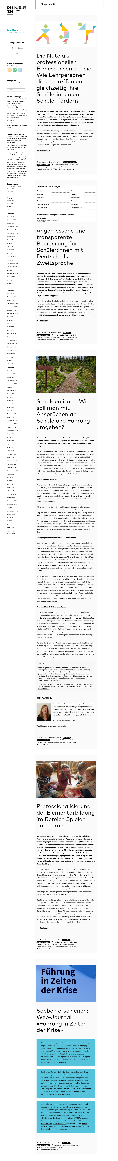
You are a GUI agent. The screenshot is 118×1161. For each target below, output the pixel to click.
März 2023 (10, 330)
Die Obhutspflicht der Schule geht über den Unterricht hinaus (17, 147)
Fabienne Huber (55, 944)
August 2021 (11, 394)
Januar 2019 (11, 497)
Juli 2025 (10, 240)
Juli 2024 (10, 280)
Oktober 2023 (11, 310)
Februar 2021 (11, 414)
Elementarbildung (43, 944)
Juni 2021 (10, 400)
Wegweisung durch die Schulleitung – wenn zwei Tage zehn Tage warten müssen (17, 101)
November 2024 (12, 267)
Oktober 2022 (11, 347)
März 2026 (10, 216)
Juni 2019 (10, 481)
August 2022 (11, 354)
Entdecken (66, 332)
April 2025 (10, 250)
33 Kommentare (67, 339)
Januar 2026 (11, 223)
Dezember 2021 (12, 380)
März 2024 (10, 293)
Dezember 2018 (12, 501)
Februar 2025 (11, 256)
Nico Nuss (10, 162)
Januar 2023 (11, 337)
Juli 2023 (10, 317)
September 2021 (12, 390)
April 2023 (10, 327)
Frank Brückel (46, 1123)
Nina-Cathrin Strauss (62, 704)
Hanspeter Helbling (13, 153)
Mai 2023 (10, 323)
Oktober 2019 (11, 467)
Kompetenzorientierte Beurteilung (65, 164)
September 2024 (12, 273)
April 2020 (10, 447)
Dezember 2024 (12, 263)
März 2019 (10, 491)
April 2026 (10, 213)
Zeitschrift (61, 1147)
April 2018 (10, 527)
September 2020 (12, 430)
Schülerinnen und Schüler (46, 339)
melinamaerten (56, 162)
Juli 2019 (10, 477)
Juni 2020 (10, 440)
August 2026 (11, 200)
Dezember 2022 (12, 340)
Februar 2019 (11, 494)
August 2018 (11, 514)
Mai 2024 (10, 287)
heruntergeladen (63, 1107)
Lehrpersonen (41, 167)
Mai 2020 (10, 444)
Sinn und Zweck (12, 189)
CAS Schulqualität (66, 740)
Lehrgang (40, 742)
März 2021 (10, 410)
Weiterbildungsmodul (44, 169)
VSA (57, 339)
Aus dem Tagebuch (70, 162)
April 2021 (10, 407)
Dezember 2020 (12, 420)
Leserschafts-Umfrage (14, 186)
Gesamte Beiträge (43, 164)
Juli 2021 (10, 397)
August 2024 (11, 277)
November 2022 (12, 343)
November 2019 (12, 464)
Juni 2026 (10, 206)
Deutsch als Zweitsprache (62, 335)
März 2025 (10, 253)
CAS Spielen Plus (59, 942)
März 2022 (10, 370)
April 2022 (10, 367)
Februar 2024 (11, 297)
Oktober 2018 (11, 507)
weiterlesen (43, 150)
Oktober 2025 (11, 230)
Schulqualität (71, 742)
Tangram (66, 167)
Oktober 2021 (11, 387)
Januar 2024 (11, 300)
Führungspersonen (68, 944)
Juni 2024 (10, 283)
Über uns (10, 192)
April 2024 (10, 290)
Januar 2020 (11, 457)
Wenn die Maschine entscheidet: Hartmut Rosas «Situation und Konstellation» (17, 115)
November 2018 (12, 504)
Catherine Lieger (72, 942)
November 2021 (12, 384)
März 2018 (10, 531)
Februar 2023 (11, 333)
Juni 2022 (10, 360)
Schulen (63, 742)
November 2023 (12, 307)
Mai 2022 (10, 364)
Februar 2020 (11, 454)
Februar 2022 (11, 374)
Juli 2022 (10, 357)
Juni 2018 (10, 521)
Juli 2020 (10, 437)
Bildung (56, 740)
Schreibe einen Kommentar (65, 169)
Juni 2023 (10, 320)
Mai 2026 (10, 210)
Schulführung (12, 30)
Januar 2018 (11, 534)
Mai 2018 (10, 524)
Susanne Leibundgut (54, 167)
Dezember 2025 (12, 226)
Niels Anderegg (59, 1123)
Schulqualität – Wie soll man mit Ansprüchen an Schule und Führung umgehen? (63, 414)
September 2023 (12, 313)
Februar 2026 (11, 220)
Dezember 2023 (12, 303)
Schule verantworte (72, 1054)
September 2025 (12, 233)
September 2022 (12, 350)
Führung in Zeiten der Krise (63, 1145)
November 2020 (12, 424)
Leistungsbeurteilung (69, 337)
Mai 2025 (10, 246)
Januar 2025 (11, 260)
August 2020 (11, 434)
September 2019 (12, 471)
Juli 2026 (10, 203)
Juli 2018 (10, 517)
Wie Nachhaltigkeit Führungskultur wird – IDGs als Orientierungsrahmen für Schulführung (17, 108)
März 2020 (10, 451)
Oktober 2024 (11, 270)
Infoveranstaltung (76, 686)
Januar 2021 (11, 417)
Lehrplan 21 (51, 946)
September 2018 (12, 511)
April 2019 (10, 487)
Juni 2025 (10, 243)
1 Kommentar (43, 744)
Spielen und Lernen (62, 946)
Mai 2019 (10, 484)
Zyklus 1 (73, 946)
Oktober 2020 (11, 427)
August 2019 (11, 474)
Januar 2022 (11, 377)
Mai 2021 (10, 404)
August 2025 (11, 236)
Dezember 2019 (12, 461)
